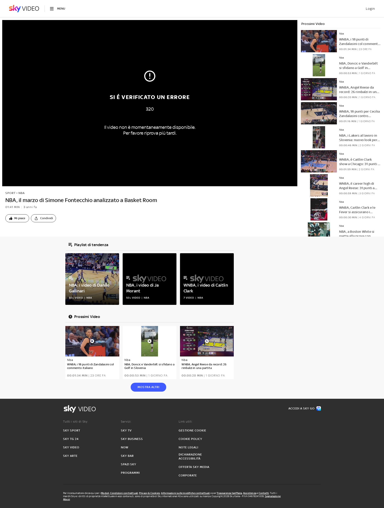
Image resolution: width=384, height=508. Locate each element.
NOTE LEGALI (188, 447)
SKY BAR (127, 455)
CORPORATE (188, 475)
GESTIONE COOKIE (192, 430)
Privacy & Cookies (149, 493)
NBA (21, 193)
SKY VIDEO (71, 447)
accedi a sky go (301, 408)
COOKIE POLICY (190, 439)
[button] (17, 218)
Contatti (264, 493)
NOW (124, 447)
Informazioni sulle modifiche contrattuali (185, 493)
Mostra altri (148, 387)
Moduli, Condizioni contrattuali (119, 493)
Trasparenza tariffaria (229, 493)
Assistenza (249, 493)
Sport (10, 193)
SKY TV (126, 430)
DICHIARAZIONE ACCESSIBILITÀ (190, 456)
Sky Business (132, 439)
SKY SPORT (71, 430)
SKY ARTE (70, 455)
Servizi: (126, 421)
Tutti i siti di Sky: (75, 421)
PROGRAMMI (130, 472)
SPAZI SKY (128, 464)
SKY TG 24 (71, 439)
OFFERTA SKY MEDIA (194, 467)
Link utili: (186, 421)
